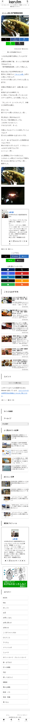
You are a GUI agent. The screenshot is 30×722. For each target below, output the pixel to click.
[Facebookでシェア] (5, 518)
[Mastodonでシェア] (11, 514)
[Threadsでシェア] (11, 518)
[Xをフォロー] (12, 241)
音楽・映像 (5, 249)
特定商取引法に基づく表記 (15, 717)
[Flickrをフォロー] (22, 241)
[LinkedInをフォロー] (18, 241)
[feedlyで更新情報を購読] (26, 241)
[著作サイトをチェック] (10, 241)
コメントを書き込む (15, 383)
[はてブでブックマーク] (25, 518)
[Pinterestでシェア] (11, 522)
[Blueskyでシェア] (18, 514)
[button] (19, 43)
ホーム (7, 715)
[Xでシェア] (5, 514)
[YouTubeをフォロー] (16, 241)
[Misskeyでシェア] (25, 514)
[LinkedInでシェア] (18, 522)
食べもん (11, 249)
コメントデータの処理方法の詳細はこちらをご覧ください (15, 393)
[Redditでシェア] (18, 518)
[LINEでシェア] (5, 522)
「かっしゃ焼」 (19, 74)
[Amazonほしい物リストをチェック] (24, 241)
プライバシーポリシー (22, 715)
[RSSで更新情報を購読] (10, 244)
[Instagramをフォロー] (14, 241)
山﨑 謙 (11, 212)
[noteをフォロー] (20, 241)
